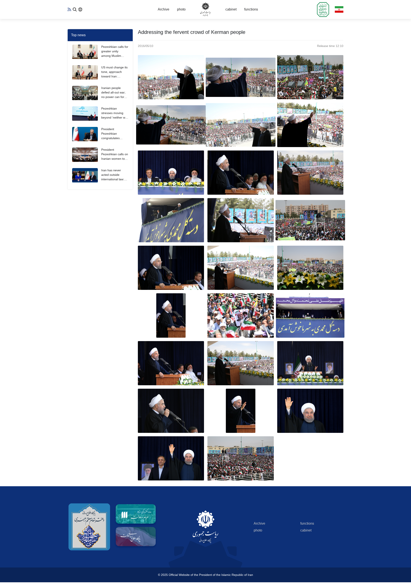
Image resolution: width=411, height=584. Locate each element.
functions (251, 9)
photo (181, 9)
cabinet (231, 9)
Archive (163, 9)
